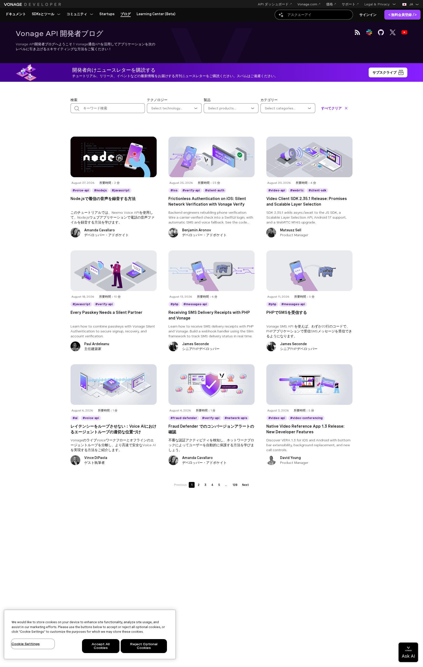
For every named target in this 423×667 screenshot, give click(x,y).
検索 (73, 100)
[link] (15, 14)
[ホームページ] (33, 4)
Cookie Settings (26, 644)
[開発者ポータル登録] (388, 72)
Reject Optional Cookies (143, 646)
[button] (380, 4)
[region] (90, 634)
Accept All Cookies (101, 646)
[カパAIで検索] (314, 15)
